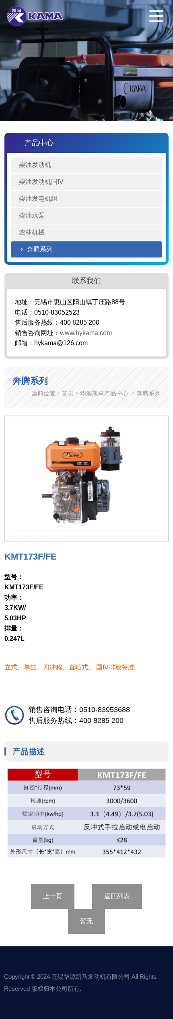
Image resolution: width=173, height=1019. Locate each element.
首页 (68, 393)
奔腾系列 (40, 249)
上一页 (52, 896)
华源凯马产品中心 (104, 393)
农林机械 (32, 232)
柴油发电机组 (38, 198)
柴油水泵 (32, 215)
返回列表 (117, 896)
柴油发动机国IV (41, 181)
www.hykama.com (86, 332)
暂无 (86, 921)
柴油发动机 (35, 164)
